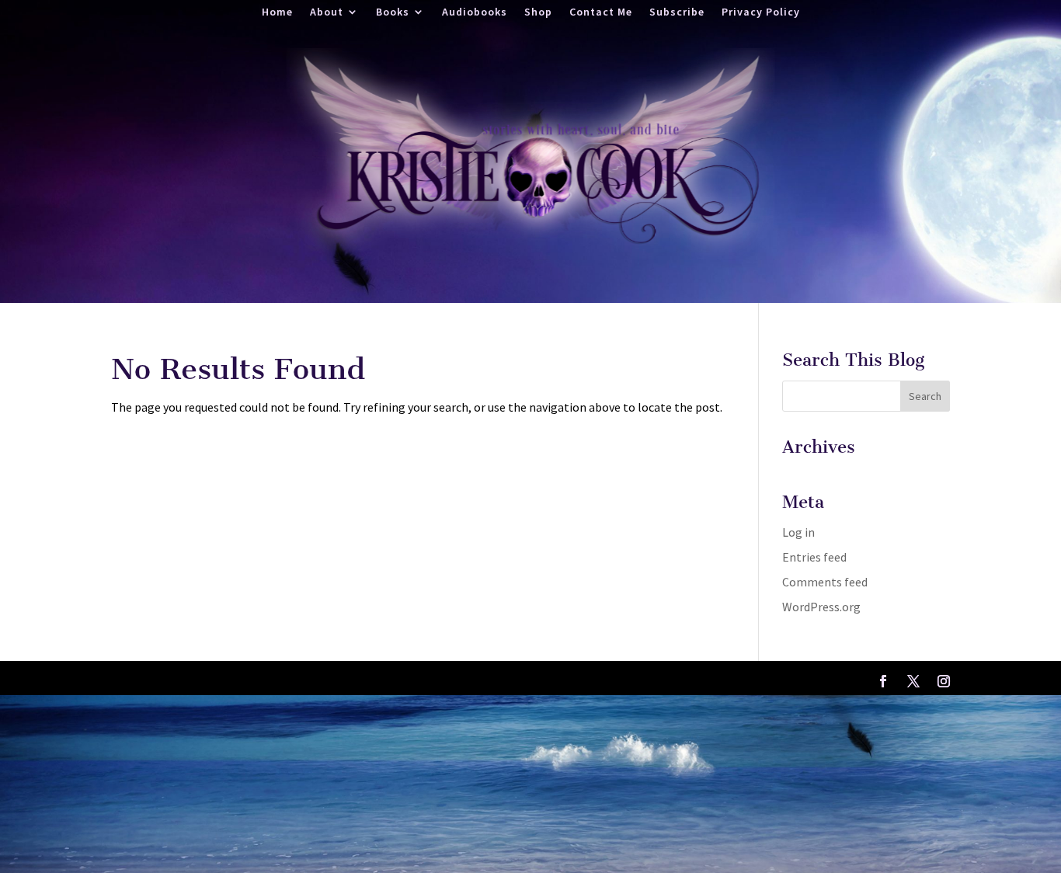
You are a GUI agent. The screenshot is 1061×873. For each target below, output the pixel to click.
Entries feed (814, 557)
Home (277, 12)
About (326, 12)
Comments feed (825, 582)
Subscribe (676, 12)
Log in (798, 532)
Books (392, 12)
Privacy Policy (761, 12)
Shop (538, 12)
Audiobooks (474, 12)
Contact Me (600, 12)
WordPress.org (821, 606)
